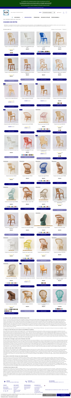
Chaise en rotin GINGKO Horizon (43, 72)
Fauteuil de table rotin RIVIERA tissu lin (11, 124)
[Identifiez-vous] (63, 12)
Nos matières (37, 390)
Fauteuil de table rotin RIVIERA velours (43, 278)
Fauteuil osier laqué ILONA (27, 252)
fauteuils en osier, (16, 349)
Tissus (25, 389)
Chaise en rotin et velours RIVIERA (59, 98)
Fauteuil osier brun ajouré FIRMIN (59, 175)
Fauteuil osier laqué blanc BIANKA (11, 252)
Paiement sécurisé (17, 391)
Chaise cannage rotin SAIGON (27, 98)
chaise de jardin (63, 358)
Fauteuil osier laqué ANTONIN (43, 124)
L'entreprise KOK (37, 391)
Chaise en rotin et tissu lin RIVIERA (43, 98)
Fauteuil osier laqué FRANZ (43, 175)
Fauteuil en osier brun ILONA (59, 227)
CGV (14, 392)
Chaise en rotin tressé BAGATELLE (11, 72)
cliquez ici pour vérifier (65, 389)
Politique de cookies (4, 396)
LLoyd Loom (28, 340)
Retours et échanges (17, 390)
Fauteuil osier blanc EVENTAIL (59, 252)
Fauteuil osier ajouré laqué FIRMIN (11, 201)
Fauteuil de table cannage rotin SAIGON (27, 278)
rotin (28, 331)
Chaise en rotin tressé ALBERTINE (11, 46)
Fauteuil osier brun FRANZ (27, 175)
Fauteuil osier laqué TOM (43, 201)
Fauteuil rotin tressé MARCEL (59, 124)
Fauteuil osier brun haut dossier (43, 252)
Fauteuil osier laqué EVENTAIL (11, 278)
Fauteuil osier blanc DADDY (11, 175)
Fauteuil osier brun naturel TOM (27, 201)
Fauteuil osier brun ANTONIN (27, 124)
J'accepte (63, 395)
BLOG (40, 12)
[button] (12, 17)
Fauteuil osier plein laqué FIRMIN (43, 227)
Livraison (15, 389)
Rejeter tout (49, 395)
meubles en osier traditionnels (38, 353)
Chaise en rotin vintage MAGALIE (11, 98)
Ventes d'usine (37, 389)
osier (4, 351)
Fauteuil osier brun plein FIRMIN (27, 227)
